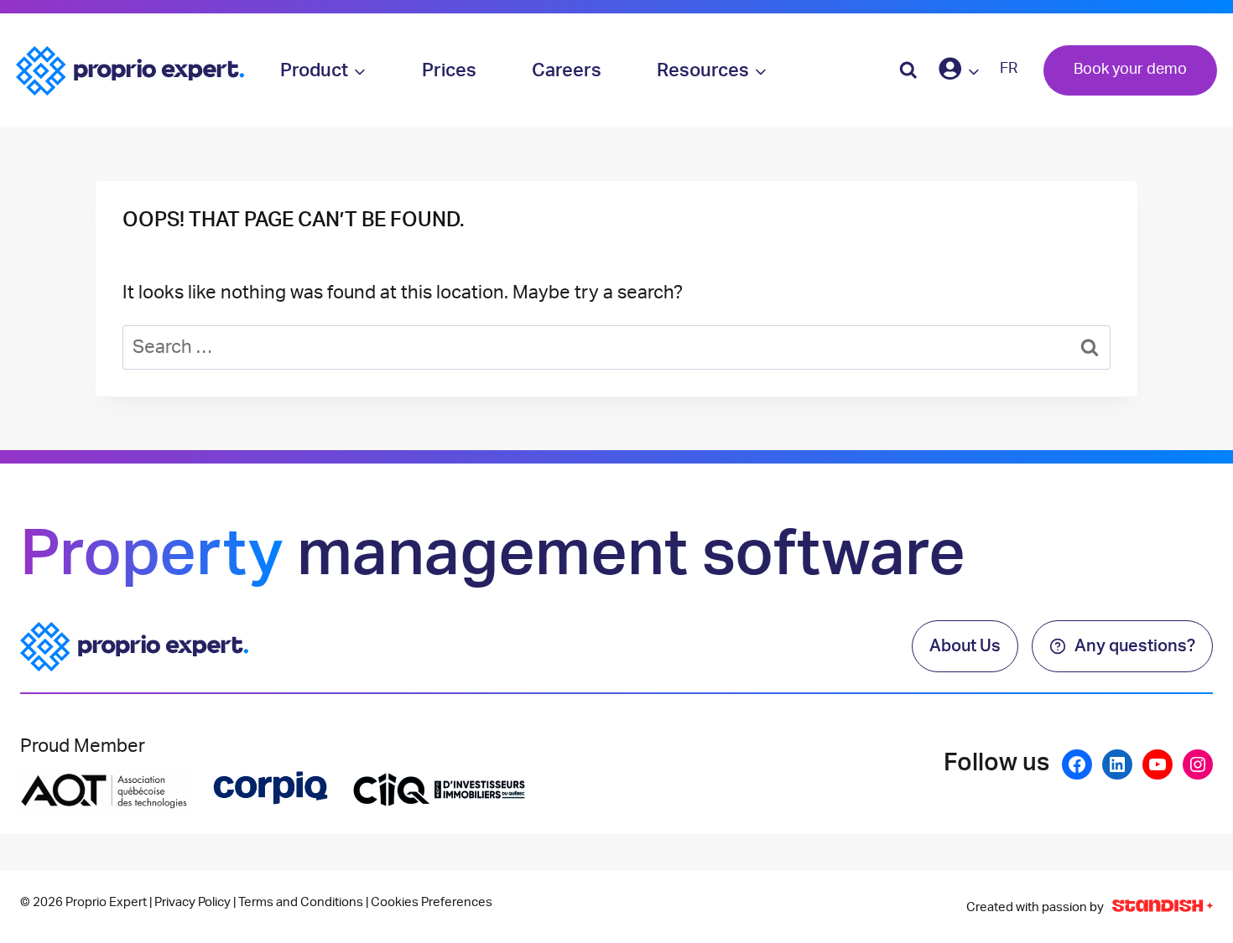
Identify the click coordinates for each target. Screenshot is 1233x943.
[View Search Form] (908, 70)
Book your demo (1130, 69)
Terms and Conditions (300, 902)
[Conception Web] (1162, 907)
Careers (566, 70)
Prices (449, 70)
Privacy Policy (192, 902)
